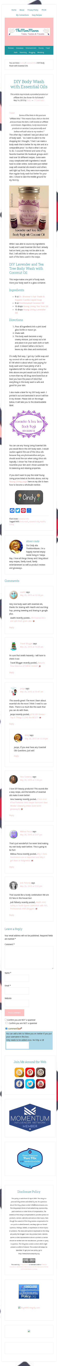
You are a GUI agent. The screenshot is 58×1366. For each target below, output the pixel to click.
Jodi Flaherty (25, 883)
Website (8, 998)
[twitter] (30, 1088)
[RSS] (19, 1077)
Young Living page (18, 481)
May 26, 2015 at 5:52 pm (31, 886)
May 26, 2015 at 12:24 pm (36, 738)
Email (8, 985)
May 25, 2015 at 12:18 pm (31, 595)
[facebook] (19, 1088)
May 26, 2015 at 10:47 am (31, 692)
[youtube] (40, 1088)
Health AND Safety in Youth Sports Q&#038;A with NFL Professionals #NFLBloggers (28, 905)
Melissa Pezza (26, 831)
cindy (27, 735)
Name (8, 973)
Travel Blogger (26, 643)
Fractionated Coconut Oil (32, 303)
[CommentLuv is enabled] (15, 1029)
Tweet (12, 113)
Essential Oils (24, 519)
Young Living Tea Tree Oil (35, 306)
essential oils (34, 522)
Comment (10, 944)
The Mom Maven (29, 31)
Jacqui (22, 688)
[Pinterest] (30, 1077)
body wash (24, 522)
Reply (11, 627)
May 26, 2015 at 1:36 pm (31, 780)
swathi (22, 592)
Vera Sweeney (26, 777)
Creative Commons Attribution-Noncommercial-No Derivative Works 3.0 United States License (29, 1267)
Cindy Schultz (24, 1264)
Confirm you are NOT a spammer (20, 1020)
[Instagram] (40, 1077)
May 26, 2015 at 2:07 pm (31, 835)
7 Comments (39, 100)
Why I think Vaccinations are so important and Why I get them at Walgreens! (28, 857)
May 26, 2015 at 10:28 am (31, 647)
